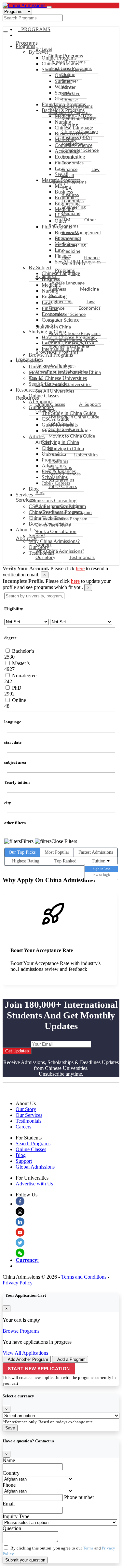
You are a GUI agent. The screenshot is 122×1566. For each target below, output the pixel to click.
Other (90, 219)
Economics (72, 162)
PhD (16, 688)
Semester (70, 93)
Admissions (60, 467)
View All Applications (25, 1353)
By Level (43, 49)
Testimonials (82, 557)
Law (95, 169)
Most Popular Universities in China (61, 375)
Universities (29, 359)
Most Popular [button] (57, 852)
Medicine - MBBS (78, 118)
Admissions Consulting (58, 506)
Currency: (27, 1260)
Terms (88, 1548)
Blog (40, 492)
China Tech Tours (52, 525)
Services (25, 499)
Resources (27, 397)
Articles (43, 442)
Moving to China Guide (71, 436)
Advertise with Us (34, 1183)
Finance (69, 169)
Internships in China (68, 346)
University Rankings (55, 365)
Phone (9, 1485)
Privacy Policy (18, 1282)
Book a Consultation (55, 531)
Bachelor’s (22, 651)
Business (70, 194)
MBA (66, 188)
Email (9, 1503)
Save (10, 1428)
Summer (69, 80)
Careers (23, 1126)
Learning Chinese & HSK (73, 339)
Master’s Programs (67, 181)
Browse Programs (21, 1331)
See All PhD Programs (70, 267)
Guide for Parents (66, 429)
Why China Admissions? (59, 551)
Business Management (68, 235)
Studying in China (53, 326)
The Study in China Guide (73, 416)
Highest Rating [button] (25, 861)
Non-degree (23, 675)
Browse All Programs (56, 352)
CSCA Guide (61, 423)
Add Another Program (28, 1359)
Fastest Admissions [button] (95, 852)
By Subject (46, 276)
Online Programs (65, 55)
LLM (65, 219)
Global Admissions (35, 1167)
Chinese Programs (67, 61)
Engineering (73, 207)
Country (11, 1473)
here (80, 568)
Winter (68, 87)
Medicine (70, 213)
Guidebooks (47, 410)
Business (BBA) (76, 137)
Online (68, 74)
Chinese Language (79, 131)
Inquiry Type (16, 1516)
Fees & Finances (64, 473)
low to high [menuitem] (101, 875)
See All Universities (54, 391)
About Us (26, 538)
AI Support (90, 404)
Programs (27, 42)
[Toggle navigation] (49, 7)
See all (67, 175)
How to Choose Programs (74, 333)
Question (12, 1528)
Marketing (71, 144)
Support (43, 544)
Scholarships (61, 480)
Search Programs (33, 1143)
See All (55, 320)
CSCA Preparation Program (63, 512)
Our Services (29, 1115)
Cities (54, 454)
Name (9, 1460)
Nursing (69, 125)
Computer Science (80, 150)
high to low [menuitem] (101, 869)
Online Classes (50, 404)
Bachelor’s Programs (69, 112)
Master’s (20, 663)
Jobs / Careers (62, 486)
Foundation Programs (70, 106)
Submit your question (25, 1560)
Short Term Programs (70, 68)
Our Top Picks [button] (22, 852)
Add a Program (71, 1359)
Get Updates (17, 1051)
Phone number (79, 1497)
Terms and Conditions (83, 1277)
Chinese (69, 99)
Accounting (73, 156)
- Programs (34, 29)
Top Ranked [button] (65, 861)
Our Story (45, 557)
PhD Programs (63, 225)
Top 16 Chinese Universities (63, 384)
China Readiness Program (61, 518)
